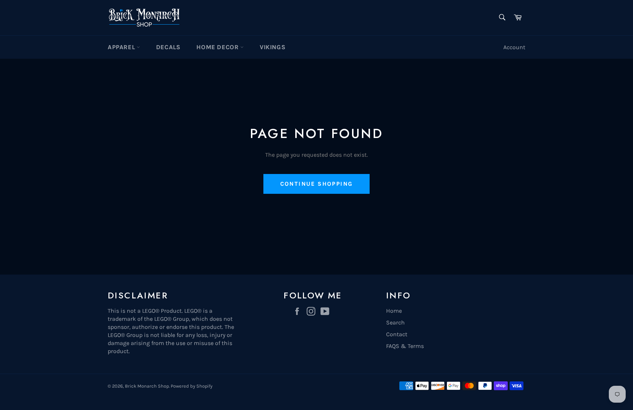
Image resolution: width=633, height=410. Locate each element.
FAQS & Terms (405, 345)
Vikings (272, 47)
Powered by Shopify (191, 386)
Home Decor (218, 47)
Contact (396, 334)
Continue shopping (316, 183)
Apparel (122, 47)
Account (514, 47)
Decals (168, 47)
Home (394, 310)
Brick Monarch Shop (147, 386)
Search (395, 322)
